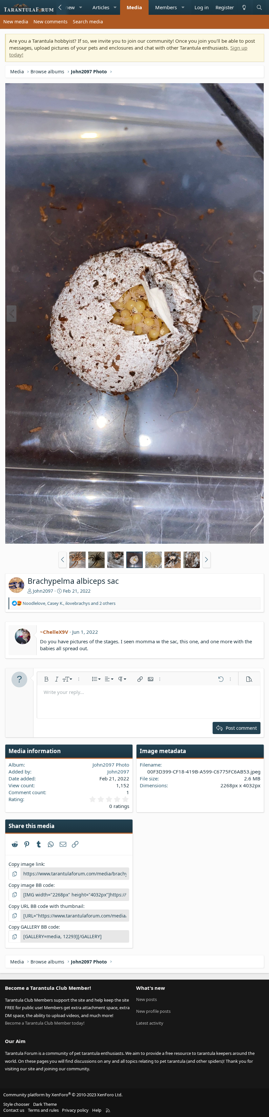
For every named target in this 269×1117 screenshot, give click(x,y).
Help (96, 1110)
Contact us (13, 1110)
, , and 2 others (69, 603)
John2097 (43, 591)
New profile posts (153, 1011)
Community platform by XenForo (62, 1095)
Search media (88, 21)
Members (166, 7)
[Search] (259, 7)
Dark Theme (45, 1104)
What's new (150, 988)
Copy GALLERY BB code (34, 927)
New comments (50, 21)
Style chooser (16, 1104)
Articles (101, 7)
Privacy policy (75, 1110)
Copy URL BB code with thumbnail (46, 906)
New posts (146, 999)
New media (15, 21)
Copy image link (26, 864)
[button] (80, 7)
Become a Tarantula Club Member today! (45, 1023)
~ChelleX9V (54, 632)
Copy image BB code (31, 885)
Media (134, 7)
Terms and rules (43, 1110)
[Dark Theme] (243, 7)
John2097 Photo (111, 764)
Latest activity (149, 1023)
